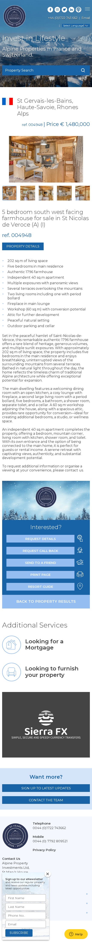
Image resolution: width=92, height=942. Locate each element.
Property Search (19, 70)
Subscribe (19, 933)
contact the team (46, 800)
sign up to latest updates (46, 788)
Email (86, 18)
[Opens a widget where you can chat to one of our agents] (76, 934)
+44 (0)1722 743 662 (62, 18)
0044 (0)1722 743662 (49, 828)
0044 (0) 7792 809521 (50, 841)
